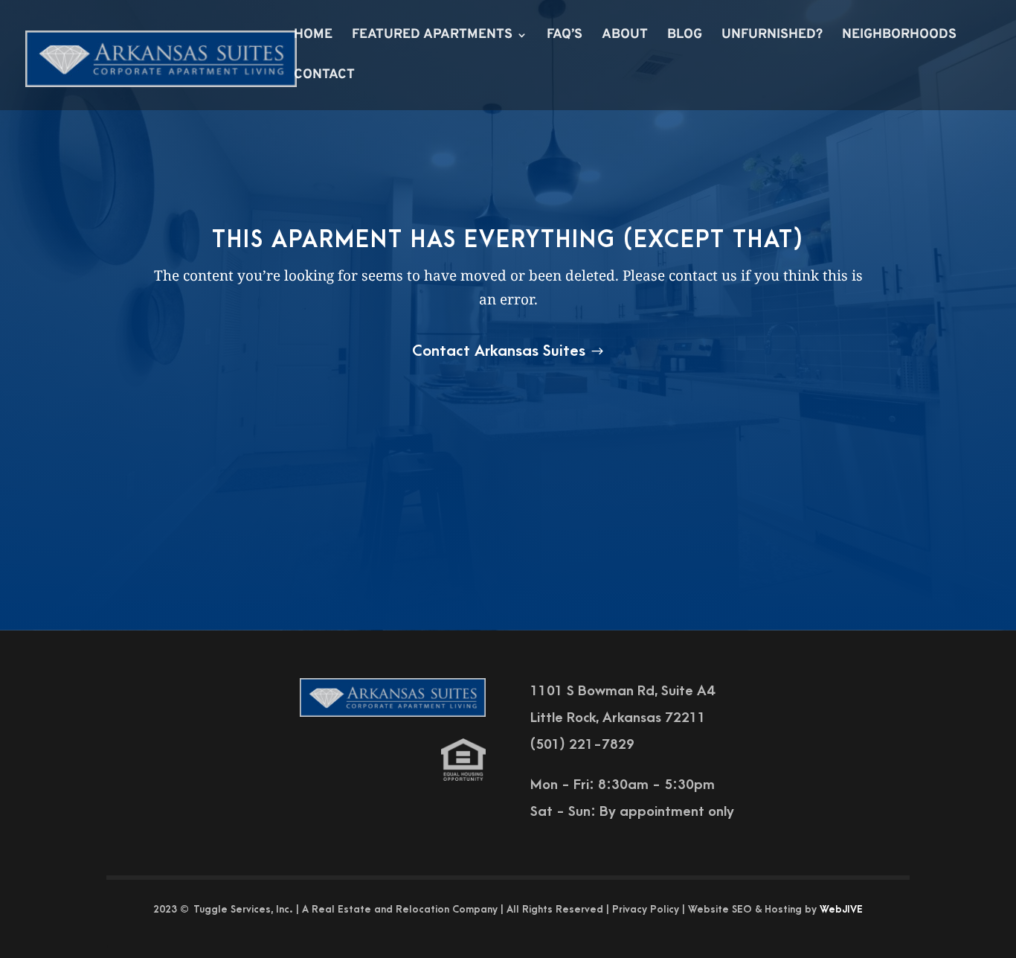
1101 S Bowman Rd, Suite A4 (622, 691)
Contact (324, 76)
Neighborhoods (899, 36)
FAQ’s (564, 36)
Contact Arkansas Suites (498, 351)
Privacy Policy (645, 909)
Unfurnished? (772, 36)
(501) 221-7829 (582, 745)
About (625, 36)
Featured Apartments (432, 36)
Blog (684, 36)
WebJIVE (841, 909)
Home (313, 36)
